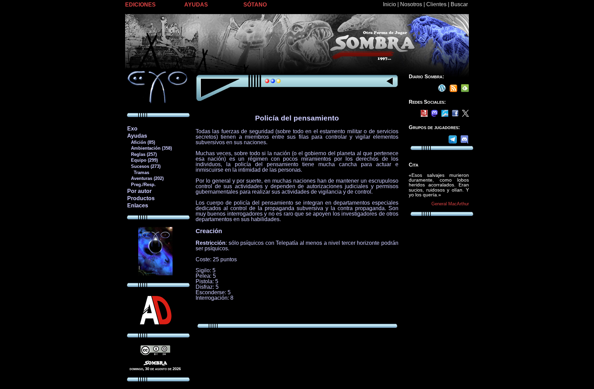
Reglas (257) (142, 154)
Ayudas (137, 136)
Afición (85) (141, 142)
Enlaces (137, 205)
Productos (141, 198)
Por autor (139, 191)
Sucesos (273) (144, 166)
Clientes (436, 4)
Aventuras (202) (145, 178)
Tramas (138, 172)
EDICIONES (140, 5)
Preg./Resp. (141, 184)
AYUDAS (196, 5)
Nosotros (411, 4)
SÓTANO (255, 5)
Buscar (459, 4)
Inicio (389, 4)
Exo (132, 128)
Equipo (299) (142, 160)
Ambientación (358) (149, 148)
